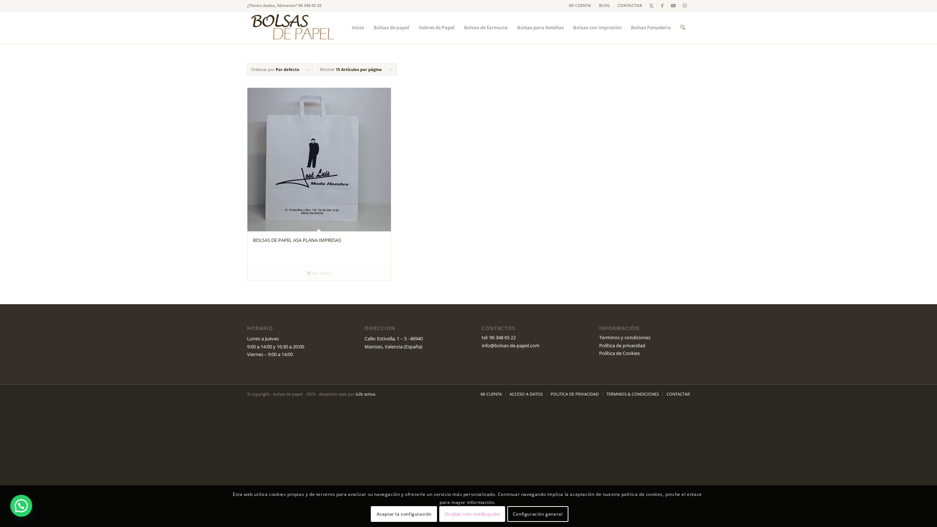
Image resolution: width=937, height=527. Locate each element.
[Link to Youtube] (673, 5)
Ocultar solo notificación (472, 514)
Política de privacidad (622, 345)
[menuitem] (580, 5)
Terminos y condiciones (624, 337)
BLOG (604, 5)
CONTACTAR (629, 5)
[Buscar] (683, 27)
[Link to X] (651, 5)
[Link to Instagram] (684, 5)
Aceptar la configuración (404, 514)
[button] (21, 506)
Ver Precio (321, 273)
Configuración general (538, 514)
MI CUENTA (580, 5)
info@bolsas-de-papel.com (511, 345)
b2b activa (365, 394)
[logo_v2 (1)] (291, 27)
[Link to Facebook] (662, 5)
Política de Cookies (619, 353)
